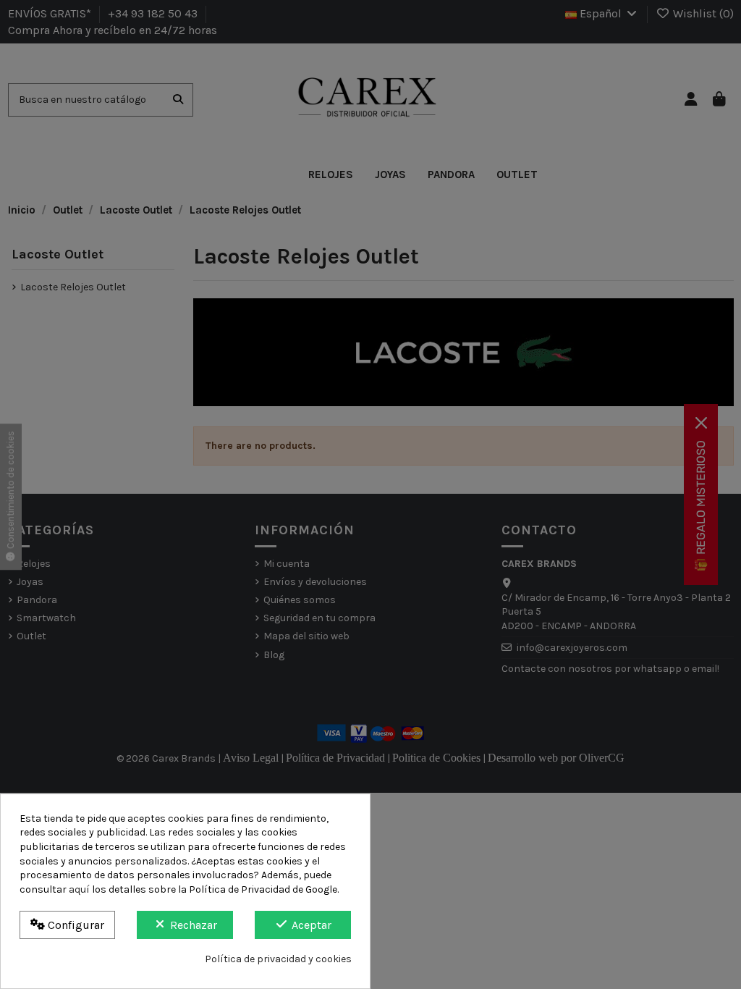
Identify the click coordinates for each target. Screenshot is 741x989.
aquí (79, 889)
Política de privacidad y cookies (278, 959)
